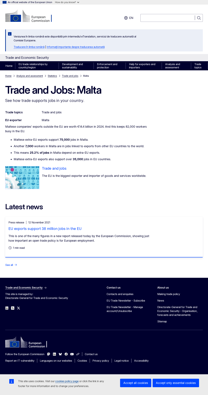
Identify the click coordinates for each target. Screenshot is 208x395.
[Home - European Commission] (31, 16)
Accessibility (141, 360)
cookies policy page (67, 381)
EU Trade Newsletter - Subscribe (126, 300)
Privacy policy (100, 360)
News (160, 300)
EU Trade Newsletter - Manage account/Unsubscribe (125, 309)
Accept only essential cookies (176, 383)
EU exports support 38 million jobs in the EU (45, 228)
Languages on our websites (56, 360)
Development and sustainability (72, 66)
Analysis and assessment (172, 66)
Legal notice (121, 360)
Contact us (91, 354)
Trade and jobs (70, 75)
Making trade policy (168, 294)
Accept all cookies (135, 383)
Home (9, 65)
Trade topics (198, 66)
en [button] (131, 18)
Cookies (82, 360)
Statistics (52, 75)
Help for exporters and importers (142, 66)
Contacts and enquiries (120, 294)
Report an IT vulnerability (19, 360)
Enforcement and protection (107, 66)
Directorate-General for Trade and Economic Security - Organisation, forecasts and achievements (177, 311)
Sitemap (162, 321)
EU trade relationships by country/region (33, 66)
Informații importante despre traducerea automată (76, 47)
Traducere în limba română (29, 47)
